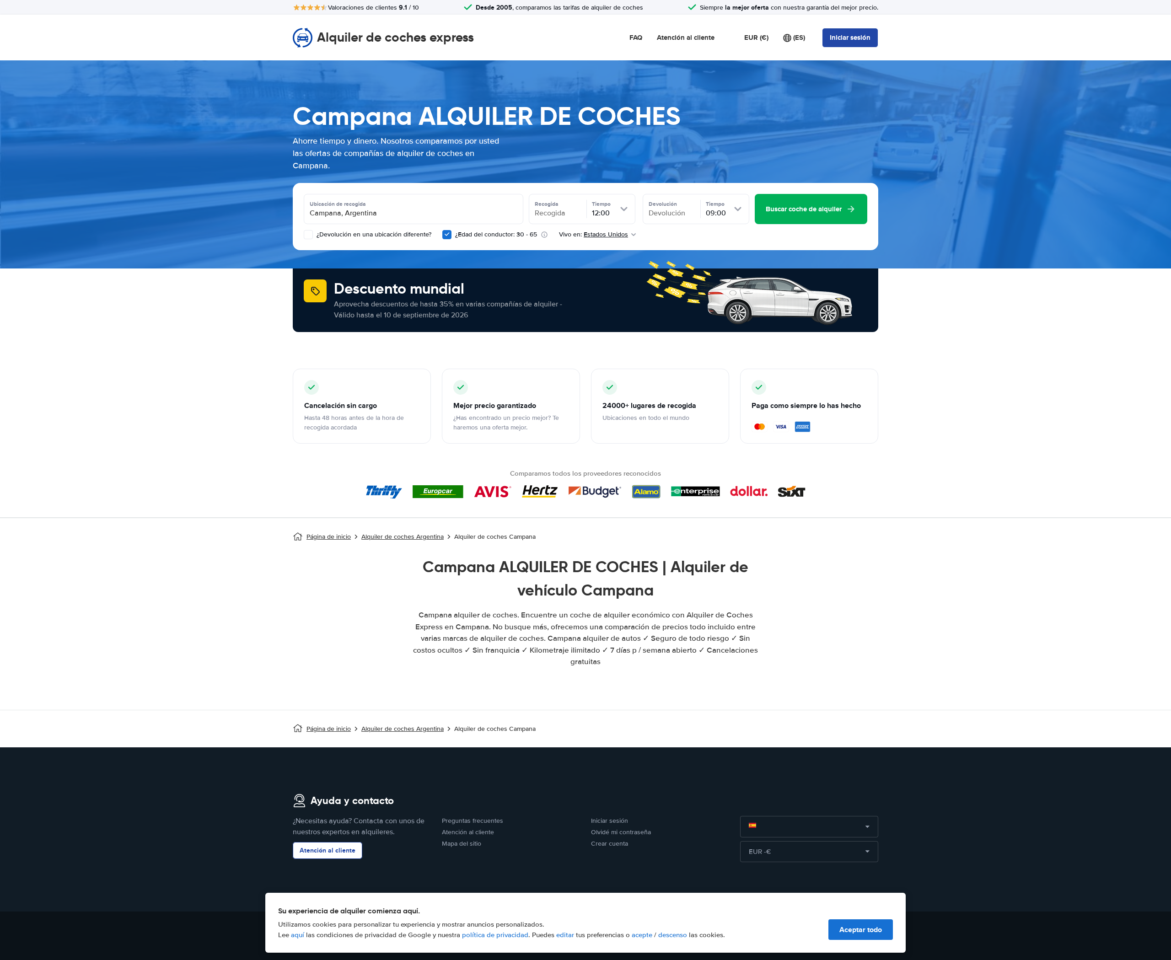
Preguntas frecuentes (472, 821)
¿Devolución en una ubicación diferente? (373, 234)
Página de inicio (328, 537)
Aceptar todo (860, 929)
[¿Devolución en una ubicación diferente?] (308, 234)
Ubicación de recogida (338, 204)
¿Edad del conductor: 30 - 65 (496, 234)
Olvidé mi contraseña (621, 832)
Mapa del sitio (461, 843)
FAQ (635, 37)
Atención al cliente (685, 37)
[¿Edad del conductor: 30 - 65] (446, 234)
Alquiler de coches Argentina (402, 537)
